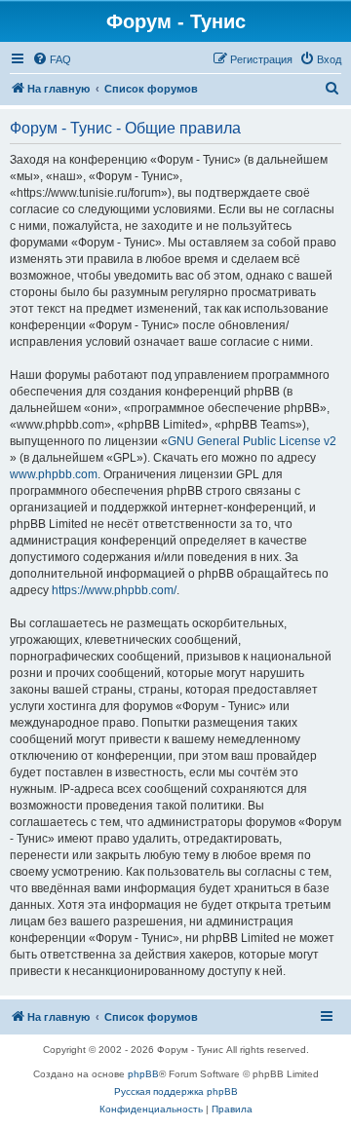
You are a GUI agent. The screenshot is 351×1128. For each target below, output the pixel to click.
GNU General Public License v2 (252, 441)
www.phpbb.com (54, 474)
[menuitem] (51, 59)
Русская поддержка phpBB (176, 1091)
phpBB (143, 1074)
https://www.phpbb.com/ (114, 590)
